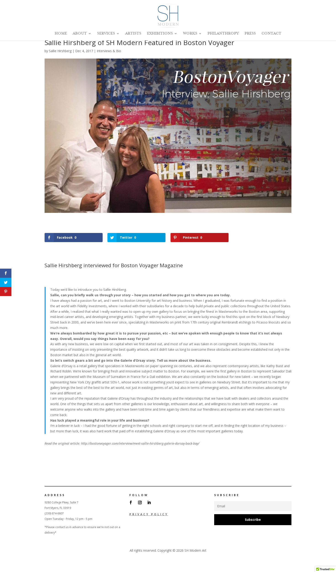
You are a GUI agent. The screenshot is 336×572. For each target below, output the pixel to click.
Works (190, 34)
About (80, 34)
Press (250, 34)
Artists (133, 34)
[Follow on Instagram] (140, 502)
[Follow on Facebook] (130, 502)
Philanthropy (223, 34)
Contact (271, 34)
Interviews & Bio (109, 51)
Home (61, 34)
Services (106, 34)
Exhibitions (160, 34)
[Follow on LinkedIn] (149, 502)
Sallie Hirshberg (60, 51)
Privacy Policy (148, 514)
